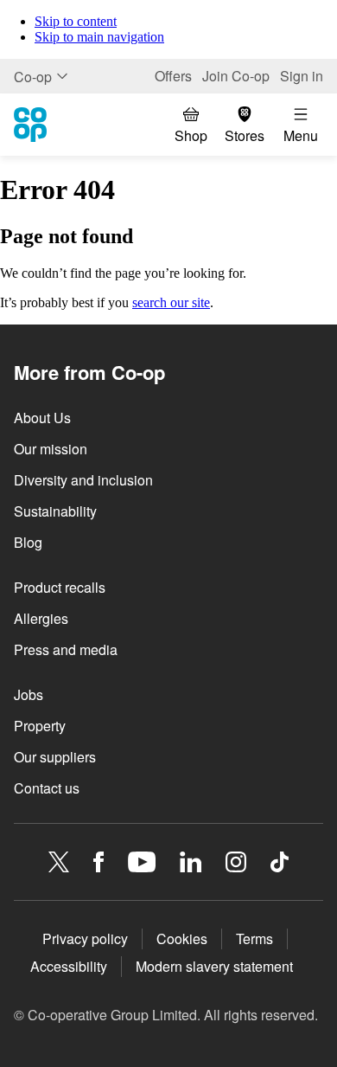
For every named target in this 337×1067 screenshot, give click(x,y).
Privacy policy (85, 938)
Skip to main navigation (99, 36)
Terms (254, 938)
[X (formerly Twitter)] (58, 862)
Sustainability (55, 511)
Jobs (28, 694)
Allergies (41, 618)
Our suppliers (55, 757)
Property (40, 726)
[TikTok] (279, 862)
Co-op (33, 77)
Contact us (46, 788)
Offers (173, 76)
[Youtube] (142, 862)
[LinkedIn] (191, 862)
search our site (171, 302)
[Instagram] (236, 862)
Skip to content (76, 21)
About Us (42, 417)
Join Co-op (236, 76)
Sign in (301, 76)
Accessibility (68, 966)
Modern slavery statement (214, 966)
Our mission (50, 449)
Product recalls (59, 587)
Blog (28, 542)
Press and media (66, 649)
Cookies (181, 938)
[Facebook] (98, 862)
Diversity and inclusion (83, 480)
